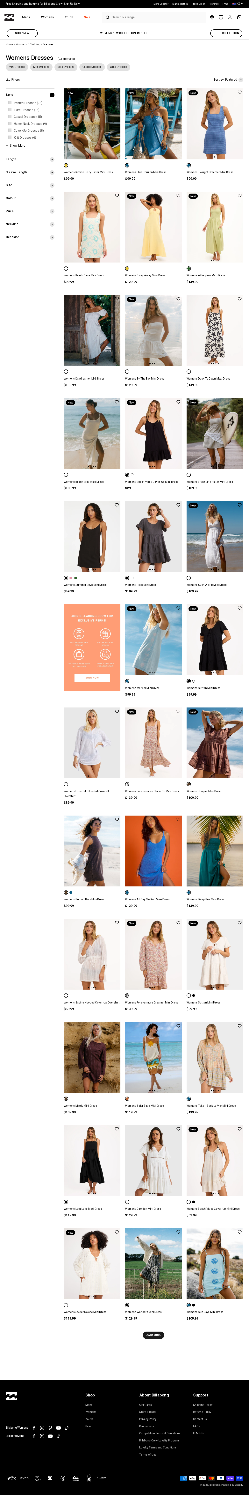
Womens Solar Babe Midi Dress (144, 1106)
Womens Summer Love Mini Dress (85, 585)
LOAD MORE (153, 1335)
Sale (87, 17)
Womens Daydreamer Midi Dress (84, 379)
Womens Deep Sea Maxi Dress (206, 899)
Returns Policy (202, 1412)
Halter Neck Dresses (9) (30, 124)
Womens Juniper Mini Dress (204, 791)
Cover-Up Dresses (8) (29, 130)
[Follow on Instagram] (42, 1428)
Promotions (146, 1426)
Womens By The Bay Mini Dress (144, 379)
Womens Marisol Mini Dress (142, 688)
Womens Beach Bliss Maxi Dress (84, 482)
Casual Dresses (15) (28, 117)
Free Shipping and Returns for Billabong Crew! (43, 4)
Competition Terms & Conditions (159, 1433)
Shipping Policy (202, 1405)
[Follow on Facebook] (34, 1428)
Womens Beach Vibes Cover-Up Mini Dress (151, 482)
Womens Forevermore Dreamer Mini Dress (151, 1003)
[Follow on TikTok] (66, 1428)
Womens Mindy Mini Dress (80, 1106)
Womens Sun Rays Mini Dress (205, 1312)
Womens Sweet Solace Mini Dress (85, 1312)
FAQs (196, 1426)
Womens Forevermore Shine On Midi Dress (152, 791)
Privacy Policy (148, 1419)
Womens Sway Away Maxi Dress (145, 275)
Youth (69, 17)
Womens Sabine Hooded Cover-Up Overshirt (91, 1003)
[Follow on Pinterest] (50, 1428)
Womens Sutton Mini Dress (204, 688)
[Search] (106, 17)
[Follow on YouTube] (58, 1428)
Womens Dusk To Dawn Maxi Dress (208, 379)
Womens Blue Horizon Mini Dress (146, 172)
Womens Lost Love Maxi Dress (83, 1209)
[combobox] (158, 17)
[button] (27, 17)
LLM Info (198, 1433)
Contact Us (200, 1419)
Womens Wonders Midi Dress (143, 1312)
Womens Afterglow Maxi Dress (206, 275)
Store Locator (147, 1412)
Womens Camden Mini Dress (143, 1209)
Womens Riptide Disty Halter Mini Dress (88, 172)
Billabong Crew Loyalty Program (159, 1441)
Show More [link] (17, 145)
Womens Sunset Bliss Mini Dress (84, 899)
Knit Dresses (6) (25, 137)
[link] (30, 103)
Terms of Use (147, 1455)
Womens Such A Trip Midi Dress (207, 585)
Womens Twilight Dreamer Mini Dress (210, 172)
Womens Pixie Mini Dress (141, 585)
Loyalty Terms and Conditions (157, 1448)
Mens (26, 17)
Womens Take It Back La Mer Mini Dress (211, 1106)
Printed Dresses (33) (28, 103)
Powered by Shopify (232, 1485)
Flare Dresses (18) (26, 110)
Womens (47, 17)
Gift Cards (145, 1405)
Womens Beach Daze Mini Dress (84, 275)
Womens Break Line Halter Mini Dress (210, 482)
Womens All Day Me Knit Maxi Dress (147, 899)
